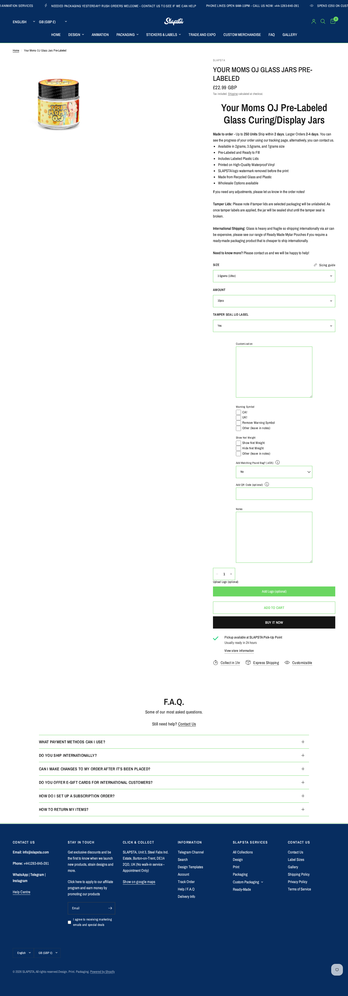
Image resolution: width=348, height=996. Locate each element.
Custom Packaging (246, 882)
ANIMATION (100, 34)
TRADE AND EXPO (202, 34)
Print (236, 867)
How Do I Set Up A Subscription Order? (77, 796)
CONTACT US (299, 842)
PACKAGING (125, 34)
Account (183, 874)
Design (238, 859)
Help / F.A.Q (186, 889)
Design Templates (190, 867)
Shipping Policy (299, 874)
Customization (244, 344)
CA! (244, 412)
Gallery (293, 867)
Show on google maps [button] (139, 881)
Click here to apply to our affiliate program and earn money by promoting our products (90, 888)
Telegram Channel (191, 852)
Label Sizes (296, 859)
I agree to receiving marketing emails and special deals (92, 922)
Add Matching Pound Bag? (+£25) (254, 463)
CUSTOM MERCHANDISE (242, 34)
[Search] (323, 21)
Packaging (240, 874)
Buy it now (274, 622)
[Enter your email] (110, 908)
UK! (244, 417)
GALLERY (290, 34)
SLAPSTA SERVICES (250, 842)
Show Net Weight (246, 437)
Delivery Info (186, 896)
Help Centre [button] (21, 892)
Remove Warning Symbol (258, 422)
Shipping (233, 94)
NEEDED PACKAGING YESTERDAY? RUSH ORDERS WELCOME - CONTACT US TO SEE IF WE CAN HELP (88, 6)
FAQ (272, 34)
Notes (239, 509)
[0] (331, 21)
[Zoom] (94, 69)
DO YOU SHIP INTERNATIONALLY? (68, 755)
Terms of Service (299, 889)
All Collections (243, 852)
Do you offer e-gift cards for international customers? (96, 782)
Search (183, 859)
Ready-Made (242, 889)
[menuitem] (55, 34)
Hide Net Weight (253, 448)
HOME (56, 34)
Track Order (186, 881)
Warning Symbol (245, 407)
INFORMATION (190, 842)
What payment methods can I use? (72, 742)
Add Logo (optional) (274, 591)
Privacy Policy (297, 881)
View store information (239, 650)
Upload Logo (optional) (225, 582)
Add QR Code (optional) (249, 485)
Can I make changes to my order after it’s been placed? (94, 769)
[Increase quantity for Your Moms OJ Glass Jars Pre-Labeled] (231, 574)
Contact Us (187, 724)
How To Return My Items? (63, 809)
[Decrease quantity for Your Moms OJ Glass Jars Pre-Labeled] (217, 574)
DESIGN (74, 34)
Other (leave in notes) (256, 428)
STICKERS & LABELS (161, 34)
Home (16, 50)
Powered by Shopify (102, 971)
